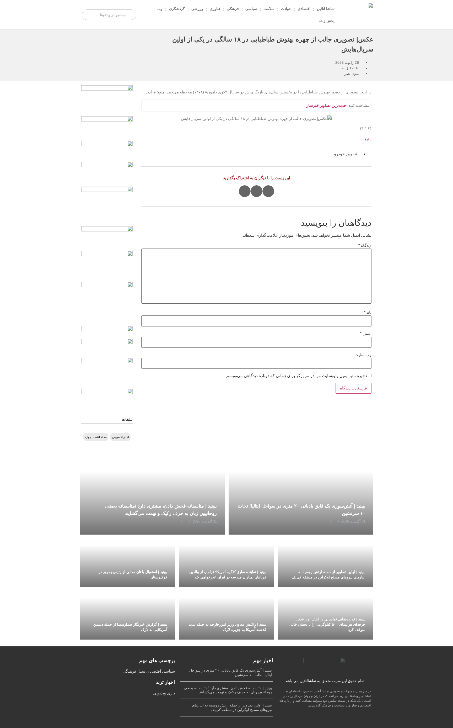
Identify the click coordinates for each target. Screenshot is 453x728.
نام (367, 312)
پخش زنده (327, 21)
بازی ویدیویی (164, 693)
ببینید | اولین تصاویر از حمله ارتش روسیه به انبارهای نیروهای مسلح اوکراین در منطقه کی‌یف (232, 707)
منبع (368, 138)
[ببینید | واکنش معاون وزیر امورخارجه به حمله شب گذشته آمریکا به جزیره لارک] (226, 613)
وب (160, 9)
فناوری (215, 9)
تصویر (352, 154)
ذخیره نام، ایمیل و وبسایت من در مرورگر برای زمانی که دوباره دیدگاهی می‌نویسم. (296, 376)
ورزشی (197, 9)
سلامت (268, 9)
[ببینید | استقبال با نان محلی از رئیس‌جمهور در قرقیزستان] (127, 561)
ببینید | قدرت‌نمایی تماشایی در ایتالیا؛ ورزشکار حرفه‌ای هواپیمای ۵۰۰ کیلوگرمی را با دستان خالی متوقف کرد (327, 624)
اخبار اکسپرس (120, 437)
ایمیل (365, 333)
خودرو (339, 154)
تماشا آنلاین (326, 9)
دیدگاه (364, 246)
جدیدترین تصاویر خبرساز (326, 105)
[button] (268, 191)
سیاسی (251, 9)
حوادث (286, 9)
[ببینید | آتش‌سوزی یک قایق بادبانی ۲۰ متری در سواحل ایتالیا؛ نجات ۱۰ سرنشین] (301, 495)
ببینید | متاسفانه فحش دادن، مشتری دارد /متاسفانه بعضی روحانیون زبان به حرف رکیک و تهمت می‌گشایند (228, 690)
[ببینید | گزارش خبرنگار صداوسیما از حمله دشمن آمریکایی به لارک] (127, 613)
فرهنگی (233, 9)
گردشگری (177, 9)
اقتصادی (304, 9)
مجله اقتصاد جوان (96, 437)
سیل (140, 671)
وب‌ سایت (362, 355)
